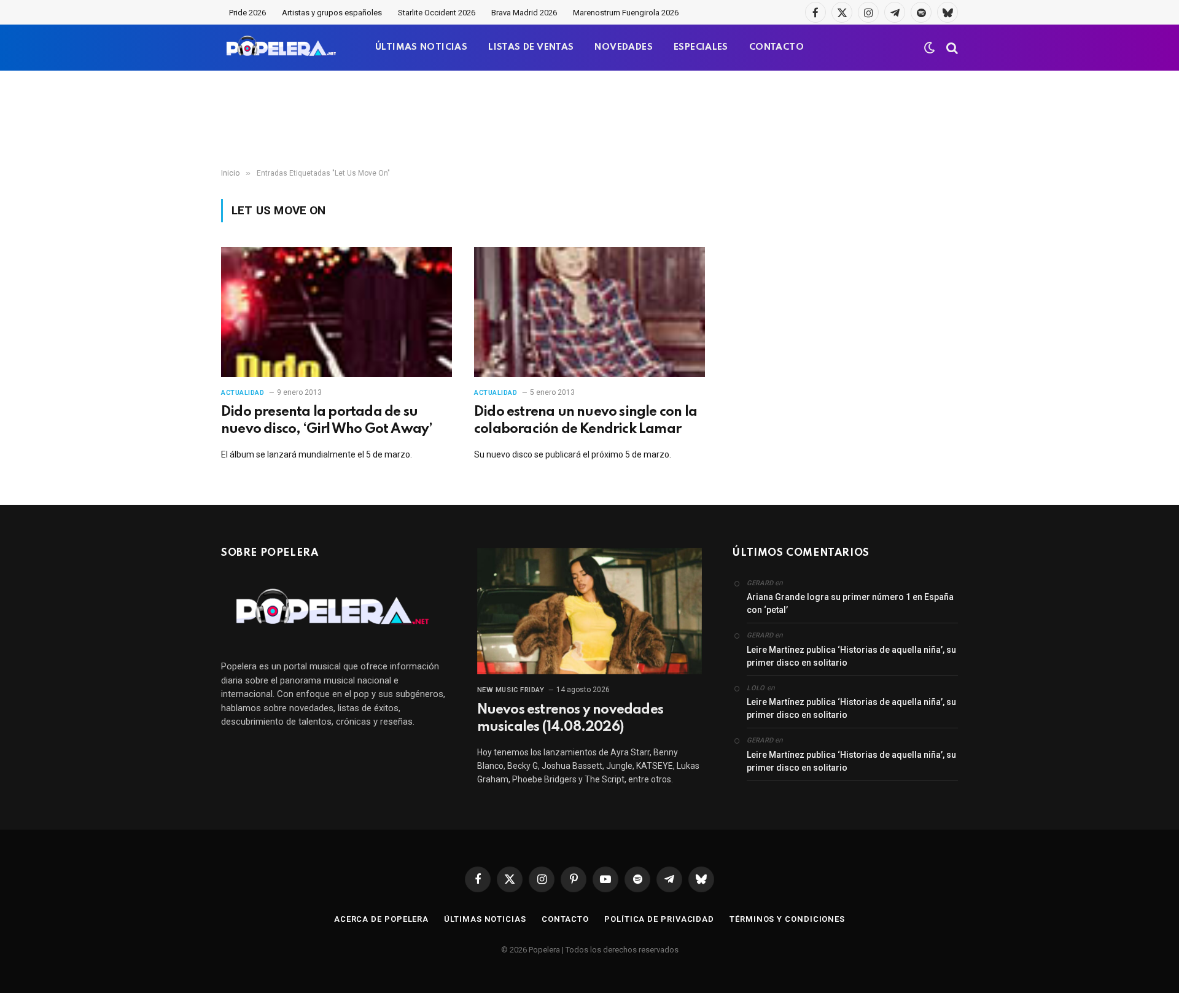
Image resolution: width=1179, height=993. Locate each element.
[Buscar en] (951, 47)
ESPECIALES (701, 47)
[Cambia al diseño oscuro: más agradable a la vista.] (929, 48)
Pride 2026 (247, 12)
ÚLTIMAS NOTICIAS (421, 47)
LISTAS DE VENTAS (531, 47)
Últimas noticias (485, 919)
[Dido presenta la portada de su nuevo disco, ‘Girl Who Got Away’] (336, 312)
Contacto (565, 919)
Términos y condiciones (787, 919)
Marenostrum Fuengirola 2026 (626, 12)
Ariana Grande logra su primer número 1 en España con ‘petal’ (850, 603)
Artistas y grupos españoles (332, 12)
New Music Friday (511, 690)
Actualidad (243, 393)
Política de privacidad (659, 919)
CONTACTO (776, 47)
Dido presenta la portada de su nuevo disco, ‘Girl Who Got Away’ (326, 420)
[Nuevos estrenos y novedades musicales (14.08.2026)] (589, 611)
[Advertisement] (589, 119)
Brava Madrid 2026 (524, 12)
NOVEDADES (623, 47)
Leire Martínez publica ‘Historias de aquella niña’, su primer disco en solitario (851, 656)
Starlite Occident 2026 (436, 12)
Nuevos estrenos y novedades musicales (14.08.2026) (570, 718)
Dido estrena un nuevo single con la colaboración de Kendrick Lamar (585, 420)
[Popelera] (282, 48)
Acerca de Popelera (381, 919)
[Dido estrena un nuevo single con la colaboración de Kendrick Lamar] (589, 312)
